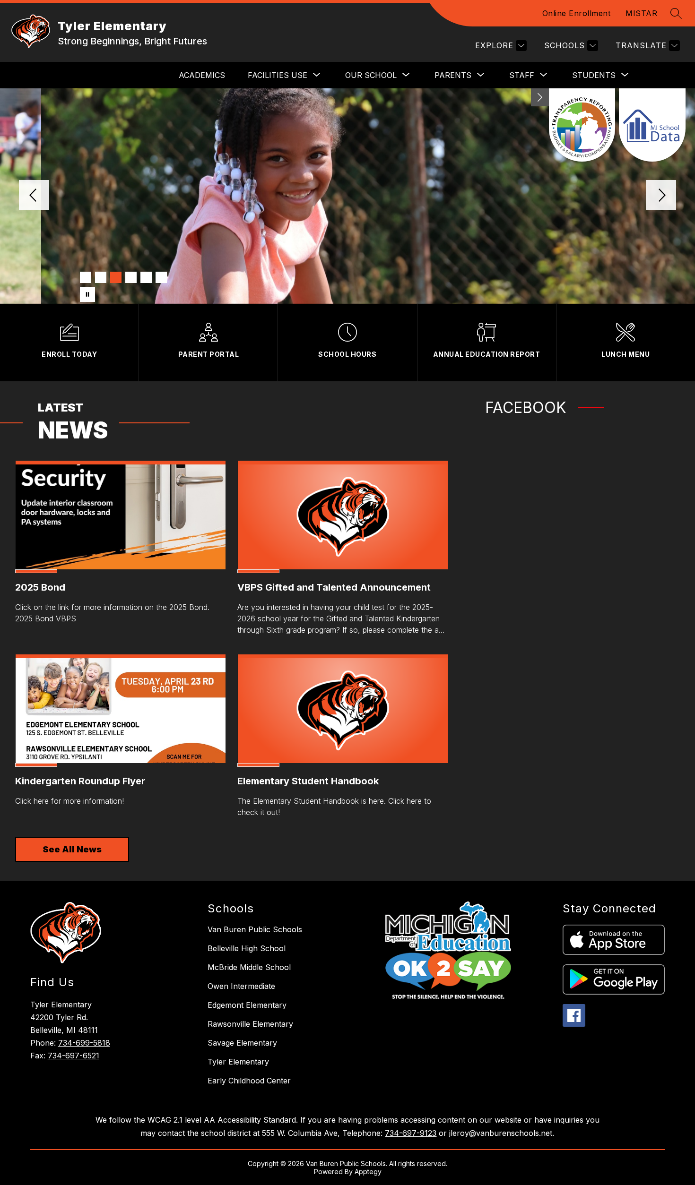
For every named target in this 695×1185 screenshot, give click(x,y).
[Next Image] (661, 196)
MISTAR (641, 13)
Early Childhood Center (249, 1080)
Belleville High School (247, 948)
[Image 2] (100, 277)
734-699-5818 (84, 1043)
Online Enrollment (576, 13)
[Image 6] (161, 277)
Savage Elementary (242, 1043)
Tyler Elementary (238, 1061)
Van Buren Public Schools (255, 929)
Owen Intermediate (241, 986)
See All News (72, 849)
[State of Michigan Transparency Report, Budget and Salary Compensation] (582, 125)
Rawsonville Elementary (250, 1024)
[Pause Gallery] (87, 294)
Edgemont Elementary (247, 1005)
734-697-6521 (73, 1055)
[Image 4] (131, 277)
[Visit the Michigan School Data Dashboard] (652, 125)
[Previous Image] (34, 196)
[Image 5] (146, 277)
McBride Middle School (249, 967)
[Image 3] (116, 277)
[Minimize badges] (540, 97)
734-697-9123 (410, 1133)
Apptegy (368, 1172)
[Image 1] (85, 277)
